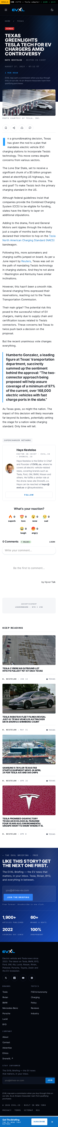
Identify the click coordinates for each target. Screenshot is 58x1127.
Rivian (5, 997)
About (5, 1037)
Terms (18, 1110)
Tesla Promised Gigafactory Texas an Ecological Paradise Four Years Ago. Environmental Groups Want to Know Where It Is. (22, 822)
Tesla (4, 992)
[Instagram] (31, 977)
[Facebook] (14, 977)
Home (7, 21)
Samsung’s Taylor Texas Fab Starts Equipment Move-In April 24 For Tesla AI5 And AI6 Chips (21, 770)
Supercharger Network (17, 440)
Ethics (5, 1053)
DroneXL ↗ (7, 1058)
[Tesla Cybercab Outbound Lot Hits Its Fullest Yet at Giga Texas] (29, 650)
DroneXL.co (43, 481)
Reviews (35, 1008)
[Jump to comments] (30, 128)
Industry (35, 1013)
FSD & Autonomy (39, 992)
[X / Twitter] (5, 977)
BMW (4, 1002)
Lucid (5, 1019)
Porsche (6, 1013)
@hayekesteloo (35, 487)
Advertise (7, 1048)
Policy (34, 1002)
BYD (4, 1024)
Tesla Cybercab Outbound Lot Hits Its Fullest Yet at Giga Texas (22, 669)
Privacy (6, 1110)
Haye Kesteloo (26, 450)
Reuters (26, 261)
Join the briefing (18, 897)
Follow (29, 495)
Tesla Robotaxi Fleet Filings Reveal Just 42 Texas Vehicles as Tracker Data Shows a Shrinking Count (24, 719)
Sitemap (28, 1110)
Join (50, 1080)
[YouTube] (23, 977)
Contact (6, 1042)
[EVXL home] (18, 10)
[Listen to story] (22, 128)
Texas (20, 21)
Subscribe (39, 1122)
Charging (35, 997)
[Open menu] (5, 9)
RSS (38, 1110)
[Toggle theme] (52, 9)
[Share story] (14, 128)
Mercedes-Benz (10, 1008)
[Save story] (5, 128)
